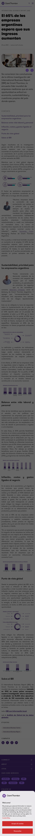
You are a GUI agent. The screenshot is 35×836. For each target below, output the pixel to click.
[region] (17, 813)
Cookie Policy (6, 818)
